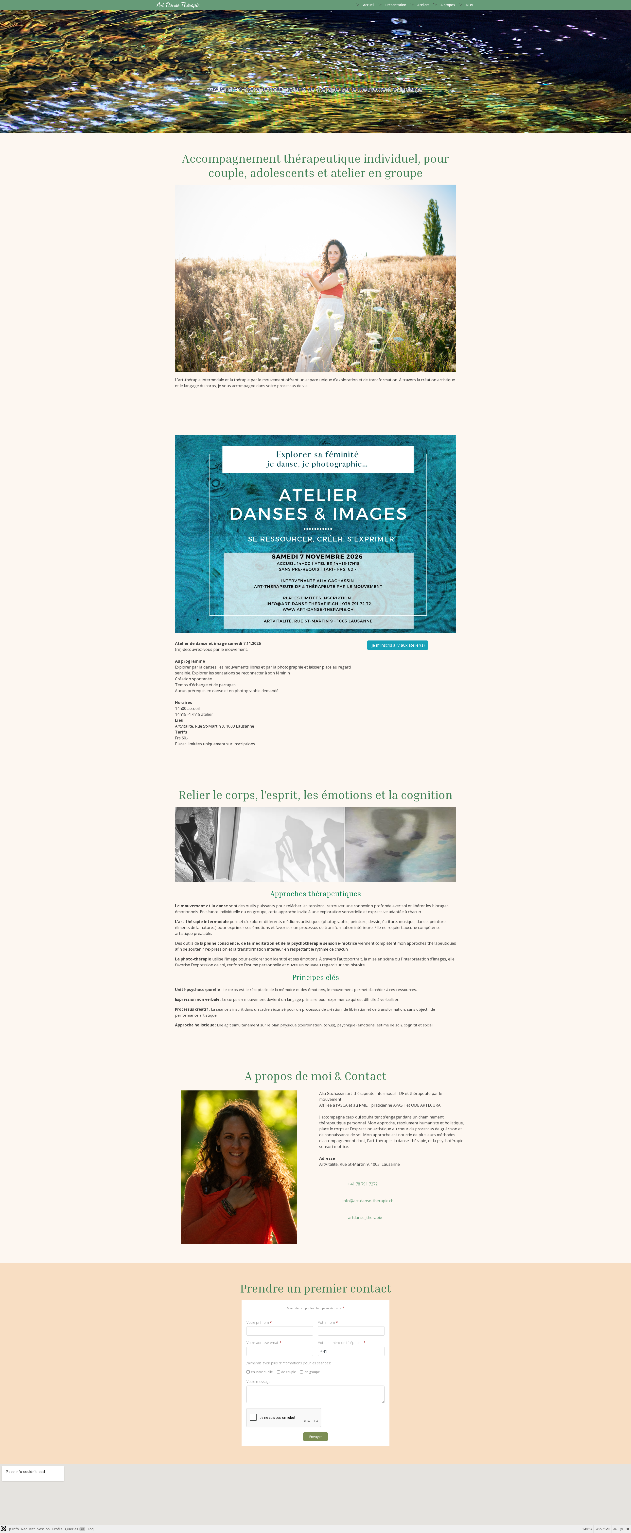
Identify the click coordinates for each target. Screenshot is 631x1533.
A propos (447, 4)
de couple (288, 1372)
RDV (469, 4)
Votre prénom (259, 1322)
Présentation (395, 4)
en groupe (312, 1372)
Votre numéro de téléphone (342, 1343)
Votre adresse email (263, 1343)
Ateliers (423, 4)
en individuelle (262, 1372)
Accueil (368, 4)
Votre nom (328, 1322)
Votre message (258, 1381)
